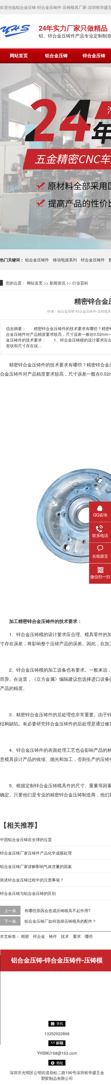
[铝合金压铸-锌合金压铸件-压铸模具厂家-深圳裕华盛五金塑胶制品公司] (15, 31)
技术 (65, 936)
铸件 (53, 936)
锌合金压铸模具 (50, 785)
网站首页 (19, 55)
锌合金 (39, 936)
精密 (25, 936)
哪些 (89, 936)
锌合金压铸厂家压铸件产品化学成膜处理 (36, 853)
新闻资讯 (57, 283)
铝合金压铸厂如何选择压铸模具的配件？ (60, 921)
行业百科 (80, 283)
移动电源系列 (65, 260)
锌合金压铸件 (93, 260)
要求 (77, 936)
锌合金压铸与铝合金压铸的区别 (28, 893)
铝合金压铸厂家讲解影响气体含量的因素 (36, 866)
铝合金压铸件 (37, 260)
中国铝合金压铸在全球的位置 (26, 839)
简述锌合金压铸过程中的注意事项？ (32, 880)
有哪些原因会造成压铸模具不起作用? (57, 910)
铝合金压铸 (56, 55)
